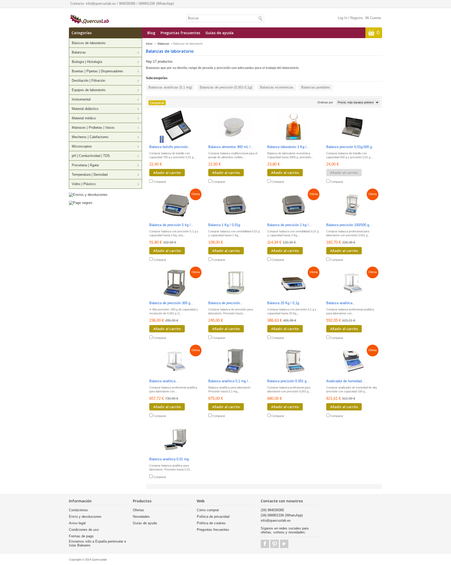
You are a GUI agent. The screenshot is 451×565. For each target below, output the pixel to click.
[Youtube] (284, 544)
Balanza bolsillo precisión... (170, 147)
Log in (342, 18)
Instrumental (81, 99)
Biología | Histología (87, 62)
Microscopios (82, 146)
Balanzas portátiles (315, 87)
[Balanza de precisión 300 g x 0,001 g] (175, 283)
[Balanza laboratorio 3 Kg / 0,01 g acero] (293, 127)
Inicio (149, 43)
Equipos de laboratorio (88, 90)
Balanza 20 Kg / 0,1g (283, 303)
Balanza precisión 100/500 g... (349, 225)
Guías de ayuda (219, 32)
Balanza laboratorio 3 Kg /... (288, 147)
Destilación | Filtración (88, 81)
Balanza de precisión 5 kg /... (171, 225)
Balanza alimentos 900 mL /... (231, 147)
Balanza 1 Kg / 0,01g (224, 225)
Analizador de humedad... (345, 381)
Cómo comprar (208, 510)
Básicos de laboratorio (88, 43)
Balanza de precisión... (225, 303)
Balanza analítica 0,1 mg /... (229, 381)
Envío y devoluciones (85, 517)
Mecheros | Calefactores (90, 137)
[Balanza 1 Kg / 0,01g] (234, 205)
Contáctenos (78, 510)
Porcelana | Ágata (85, 165)
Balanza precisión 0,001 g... (288, 381)
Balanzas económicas (276, 87)
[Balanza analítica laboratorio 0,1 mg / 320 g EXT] (352, 283)
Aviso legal (77, 523)
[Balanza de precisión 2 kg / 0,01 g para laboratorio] (293, 205)
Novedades (141, 517)
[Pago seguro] (80, 203)
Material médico (84, 118)
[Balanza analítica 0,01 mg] (175, 439)
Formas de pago (81, 536)
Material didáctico (85, 109)
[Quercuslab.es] (89, 20)
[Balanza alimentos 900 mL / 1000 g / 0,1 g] (234, 127)
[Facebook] (265, 544)
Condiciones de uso (84, 530)
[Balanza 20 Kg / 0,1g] (293, 283)
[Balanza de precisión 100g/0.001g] (234, 283)
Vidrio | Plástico (84, 184)
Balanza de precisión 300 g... (171, 303)
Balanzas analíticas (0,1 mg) (170, 87)
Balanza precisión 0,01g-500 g (349, 147)
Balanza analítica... (340, 303)
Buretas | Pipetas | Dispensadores (97, 71)
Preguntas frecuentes (180, 32)
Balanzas (79, 52)
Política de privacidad (213, 517)
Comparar (159, 181)
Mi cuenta (373, 18)
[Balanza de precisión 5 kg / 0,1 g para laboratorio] (175, 205)
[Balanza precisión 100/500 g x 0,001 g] (352, 205)
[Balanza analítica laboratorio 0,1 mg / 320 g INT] (175, 361)
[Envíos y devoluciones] (88, 195)
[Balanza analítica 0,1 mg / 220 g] (234, 361)
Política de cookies (211, 523)
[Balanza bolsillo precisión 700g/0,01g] (175, 127)
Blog (151, 32)
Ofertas (138, 510)
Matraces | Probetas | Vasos (93, 128)
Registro (356, 18)
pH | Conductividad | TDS (91, 156)
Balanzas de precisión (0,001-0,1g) (226, 87)
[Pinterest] (274, 544)
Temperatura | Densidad (90, 174)
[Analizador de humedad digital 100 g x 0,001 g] (352, 361)
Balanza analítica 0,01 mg (169, 459)
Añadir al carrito (167, 172)
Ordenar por (325, 102)
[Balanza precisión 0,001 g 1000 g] (293, 361)
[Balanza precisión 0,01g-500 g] (352, 127)
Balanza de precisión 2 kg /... (289, 225)
